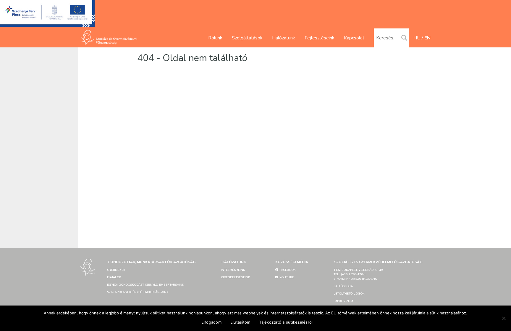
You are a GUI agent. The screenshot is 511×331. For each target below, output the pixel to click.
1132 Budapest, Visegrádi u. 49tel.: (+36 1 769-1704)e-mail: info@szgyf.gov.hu (358, 274)
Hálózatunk (283, 38)
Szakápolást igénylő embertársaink (138, 292)
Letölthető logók (349, 294)
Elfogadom (211, 322)
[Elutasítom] (504, 318)
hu (417, 38)
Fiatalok (114, 277)
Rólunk (215, 38)
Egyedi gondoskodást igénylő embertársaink (145, 285)
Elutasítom (240, 322)
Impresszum (343, 301)
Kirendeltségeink (235, 277)
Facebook (287, 270)
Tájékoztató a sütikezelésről (286, 322)
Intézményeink (233, 270)
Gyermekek (116, 270)
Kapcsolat (354, 38)
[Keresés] (404, 38)
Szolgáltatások (247, 38)
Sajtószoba (343, 286)
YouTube (286, 277)
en (427, 38)
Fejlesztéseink (319, 38)
